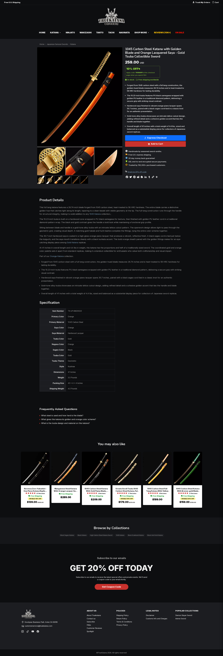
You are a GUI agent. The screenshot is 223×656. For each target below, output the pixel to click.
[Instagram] (22, 631)
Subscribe (91, 622)
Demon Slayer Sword (183, 615)
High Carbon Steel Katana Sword (101, 535)
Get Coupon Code (111, 587)
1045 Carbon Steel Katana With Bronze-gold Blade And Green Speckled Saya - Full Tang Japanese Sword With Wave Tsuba (187, 490)
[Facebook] (38, 631)
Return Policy (121, 618)
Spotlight (90, 631)
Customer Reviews (94, 628)
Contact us (91, 618)
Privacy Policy (122, 625)
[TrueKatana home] (111, 18)
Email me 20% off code (137, 172)
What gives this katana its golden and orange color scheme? (68, 419)
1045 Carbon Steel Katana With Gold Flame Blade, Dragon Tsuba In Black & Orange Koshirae (96, 490)
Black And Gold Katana (155, 535)
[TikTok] (27, 631)
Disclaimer (150, 615)
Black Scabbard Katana (136, 535)
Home (41, 44)
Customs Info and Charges (156, 618)
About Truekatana (94, 615)
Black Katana (82, 535)
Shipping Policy (122, 615)
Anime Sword (180, 618)
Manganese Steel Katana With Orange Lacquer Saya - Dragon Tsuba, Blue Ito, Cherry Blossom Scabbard (66, 490)
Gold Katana (72, 242)
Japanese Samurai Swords (57, 44)
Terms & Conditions (124, 622)
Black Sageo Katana (67, 535)
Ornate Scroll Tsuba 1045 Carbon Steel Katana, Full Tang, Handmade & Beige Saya (126, 490)
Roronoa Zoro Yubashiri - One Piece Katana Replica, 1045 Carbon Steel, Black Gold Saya (35, 490)
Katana (73, 44)
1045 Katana (95, 214)
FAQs (89, 625)
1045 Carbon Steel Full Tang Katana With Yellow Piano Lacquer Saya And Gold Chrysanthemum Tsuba (157, 490)
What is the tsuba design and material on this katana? (65, 423)
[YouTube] (33, 631)
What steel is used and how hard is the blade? (62, 415)
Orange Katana (57, 256)
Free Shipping (36, 496)
